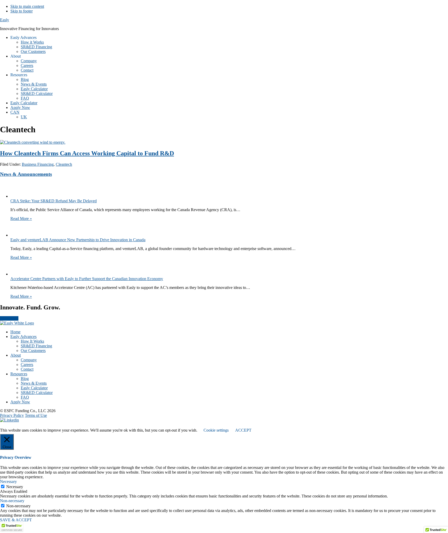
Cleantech (64, 164)
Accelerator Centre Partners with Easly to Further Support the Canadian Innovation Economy (86, 278)
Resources (18, 374)
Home (15, 332)
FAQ (25, 397)
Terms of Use (36, 415)
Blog (25, 378)
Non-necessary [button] (12, 501)
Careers (27, 364)
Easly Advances (23, 336)
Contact (27, 369)
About (15, 355)
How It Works (32, 341)
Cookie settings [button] (216, 430)
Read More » (21, 218)
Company (29, 360)
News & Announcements (26, 174)
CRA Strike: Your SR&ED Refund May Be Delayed (53, 201)
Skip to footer (21, 11)
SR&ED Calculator (37, 392)
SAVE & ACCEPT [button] (16, 520)
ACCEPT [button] (243, 430)
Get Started (9, 318)
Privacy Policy (12, 415)
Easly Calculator (34, 388)
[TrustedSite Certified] (11, 527)
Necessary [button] (8, 481)
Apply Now (20, 402)
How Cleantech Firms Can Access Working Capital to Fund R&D (87, 153)
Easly (4, 20)
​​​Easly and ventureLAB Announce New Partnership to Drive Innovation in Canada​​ (77, 240)
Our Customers (33, 350)
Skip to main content (27, 6)
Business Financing (38, 164)
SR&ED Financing (36, 346)
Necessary (14, 486)
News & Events (34, 383)
